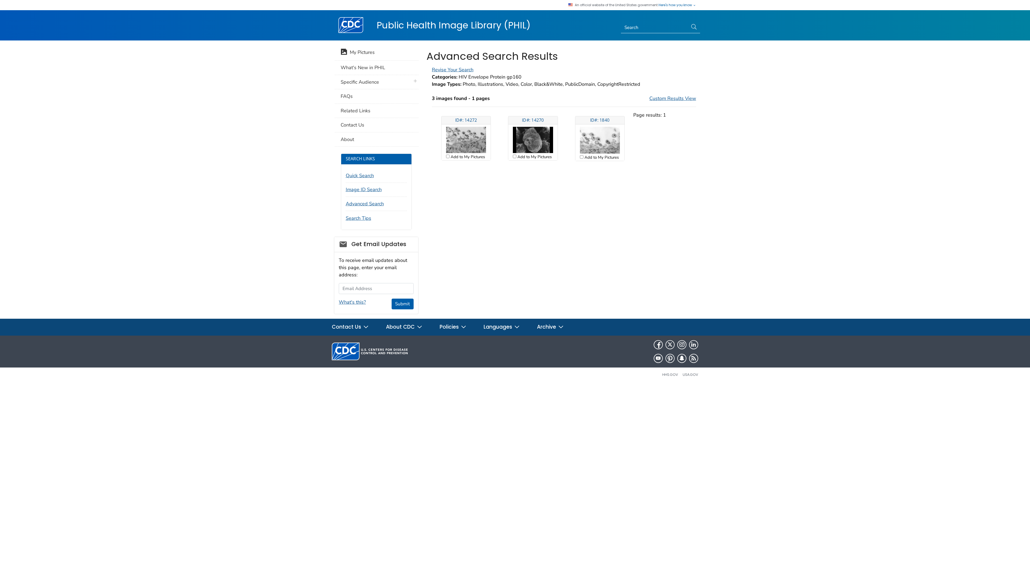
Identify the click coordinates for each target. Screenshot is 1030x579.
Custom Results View (672, 98)
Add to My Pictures (467, 156)
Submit (402, 304)
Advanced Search (365, 204)
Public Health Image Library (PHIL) (454, 25)
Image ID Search (364, 189)
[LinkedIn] (693, 344)
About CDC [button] (401, 327)
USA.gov (690, 374)
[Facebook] (658, 344)
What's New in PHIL (363, 67)
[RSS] (693, 358)
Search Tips (358, 218)
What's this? (352, 302)
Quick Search (360, 175)
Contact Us (352, 125)
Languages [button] (498, 327)
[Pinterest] (670, 358)
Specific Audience (360, 82)
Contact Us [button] (347, 327)
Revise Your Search (452, 69)
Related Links (355, 110)
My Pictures (361, 52)
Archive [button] (547, 327)
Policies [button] (450, 327)
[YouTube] (658, 358)
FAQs (347, 96)
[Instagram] (681, 344)
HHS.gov (670, 374)
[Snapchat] (681, 358)
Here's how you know (676, 5)
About (347, 139)
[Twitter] (670, 344)
